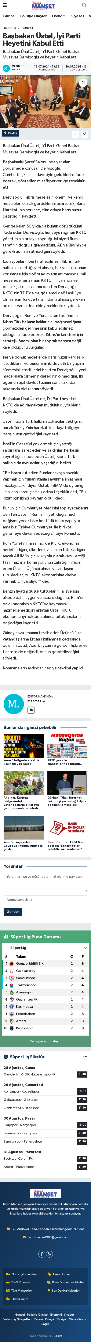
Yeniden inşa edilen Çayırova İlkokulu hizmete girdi (23, 846)
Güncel (9, 16)
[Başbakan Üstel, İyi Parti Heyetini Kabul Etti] (45, 101)
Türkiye (61, 1319)
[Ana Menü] (5, 5)
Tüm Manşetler (21, 1290)
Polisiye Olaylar (33, 16)
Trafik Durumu (20, 1282)
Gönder (13, 912)
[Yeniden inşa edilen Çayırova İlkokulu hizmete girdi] (24, 827)
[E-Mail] (31, 710)
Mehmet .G (36, 701)
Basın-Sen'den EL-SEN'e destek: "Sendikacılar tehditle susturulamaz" (65, 846)
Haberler (9, 28)
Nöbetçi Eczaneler (24, 1274)
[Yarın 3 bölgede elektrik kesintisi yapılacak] (24, 746)
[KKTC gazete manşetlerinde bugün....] (67, 746)
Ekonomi (59, 16)
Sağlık (45, 1324)
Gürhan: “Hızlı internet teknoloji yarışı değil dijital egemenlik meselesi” (67, 801)
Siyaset (77, 16)
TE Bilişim (56, 1336)
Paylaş (12, 133)
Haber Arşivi (20, 1299)
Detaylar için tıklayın (45, 1041)
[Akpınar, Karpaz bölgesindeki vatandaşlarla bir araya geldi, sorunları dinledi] (24, 783)
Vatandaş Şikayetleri (17, 1319)
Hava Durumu (62, 1274)
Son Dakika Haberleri (66, 1290)
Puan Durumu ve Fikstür (68, 1282)
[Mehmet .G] (14, 704)
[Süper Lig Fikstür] (85, 1057)
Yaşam (38, 1319)
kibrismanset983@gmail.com (48, 1237)
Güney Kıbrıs (77, 1319)
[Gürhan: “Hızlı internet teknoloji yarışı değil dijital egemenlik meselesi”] (67, 783)
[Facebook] (41, 1254)
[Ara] (84, 5)
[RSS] (49, 1254)
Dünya (49, 1319)
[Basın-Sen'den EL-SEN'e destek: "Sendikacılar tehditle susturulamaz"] (67, 827)
